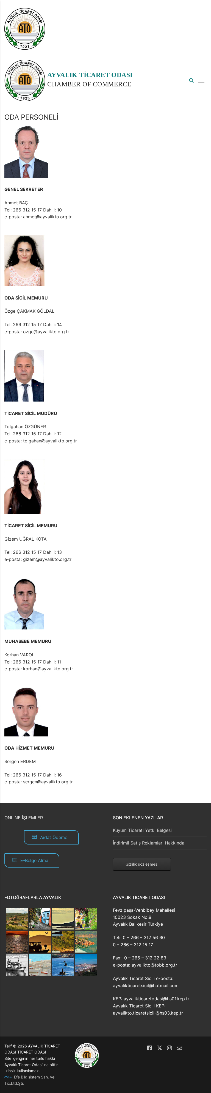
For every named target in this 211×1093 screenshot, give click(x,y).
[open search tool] (191, 80)
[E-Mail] (179, 1048)
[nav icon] (202, 80)
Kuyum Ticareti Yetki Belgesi (142, 830)
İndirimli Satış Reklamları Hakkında (148, 843)
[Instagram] (169, 1048)
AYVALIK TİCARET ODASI (89, 74)
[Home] (24, 48)
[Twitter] (160, 1048)
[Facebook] (150, 1048)
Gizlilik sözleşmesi (142, 864)
